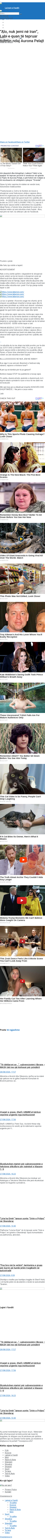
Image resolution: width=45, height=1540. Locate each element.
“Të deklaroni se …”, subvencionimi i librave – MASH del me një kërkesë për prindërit (22, 1066)
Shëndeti (9, 25)
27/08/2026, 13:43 (8, 1226)
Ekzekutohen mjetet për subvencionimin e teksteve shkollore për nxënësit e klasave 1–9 (21, 1167)
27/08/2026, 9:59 (7, 1275)
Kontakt (8, 1492)
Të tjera (8, 27)
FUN (6, 1450)
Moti (7, 1457)
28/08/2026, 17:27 (8, 1072)
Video (7, 1476)
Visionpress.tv (6, 1496)
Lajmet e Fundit (12, 8)
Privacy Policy (11, 1489)
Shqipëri (8, 1466)
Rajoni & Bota (15, 15)
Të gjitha (13, 1503)
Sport (7, 19)
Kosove (8, 1453)
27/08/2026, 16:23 (8, 1174)
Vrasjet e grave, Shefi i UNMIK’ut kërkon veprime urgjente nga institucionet (20, 1113)
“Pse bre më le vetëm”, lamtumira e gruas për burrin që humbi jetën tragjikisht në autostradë (21, 1268)
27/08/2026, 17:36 (8, 1119)
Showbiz (9, 22)
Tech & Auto (10, 1473)
